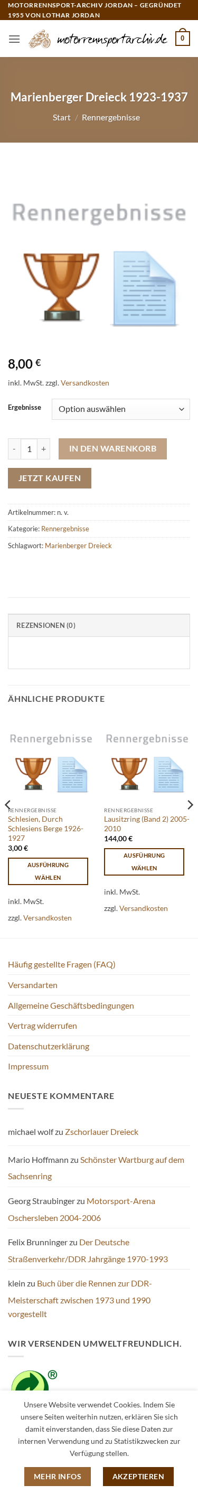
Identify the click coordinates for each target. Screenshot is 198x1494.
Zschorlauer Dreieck (101, 1131)
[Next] (189, 826)
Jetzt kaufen (49, 478)
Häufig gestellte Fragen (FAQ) (62, 964)
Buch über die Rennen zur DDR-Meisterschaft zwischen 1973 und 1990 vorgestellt (80, 1298)
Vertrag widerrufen (42, 1025)
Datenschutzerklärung (48, 1046)
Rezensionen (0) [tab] (46, 625)
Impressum (28, 1066)
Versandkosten (85, 382)
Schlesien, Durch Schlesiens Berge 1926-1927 (45, 828)
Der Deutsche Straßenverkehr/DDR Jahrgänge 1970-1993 (88, 1250)
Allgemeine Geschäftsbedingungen (71, 1005)
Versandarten (33, 985)
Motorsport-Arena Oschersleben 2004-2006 (81, 1209)
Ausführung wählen (48, 871)
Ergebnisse (24, 407)
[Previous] (8, 826)
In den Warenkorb (112, 448)
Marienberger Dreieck (78, 545)
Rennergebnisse (111, 117)
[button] (14, 39)
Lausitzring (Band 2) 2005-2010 (147, 824)
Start (62, 117)
